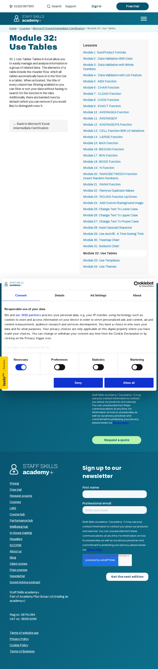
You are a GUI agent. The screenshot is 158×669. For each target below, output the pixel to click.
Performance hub (21, 520)
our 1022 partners (28, 315)
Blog (13, 557)
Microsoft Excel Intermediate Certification (59, 28)
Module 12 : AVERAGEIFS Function (107, 124)
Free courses (18, 570)
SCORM (15, 545)
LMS (13, 508)
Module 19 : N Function (98, 167)
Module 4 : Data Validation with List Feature (112, 75)
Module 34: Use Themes (99, 266)
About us (16, 551)
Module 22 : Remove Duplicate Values (108, 190)
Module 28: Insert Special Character (107, 227)
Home (13, 28)
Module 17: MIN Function (100, 155)
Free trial (132, 6)
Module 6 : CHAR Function (101, 87)
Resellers (16, 539)
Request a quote (21, 495)
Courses (24, 28)
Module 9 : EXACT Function (102, 106)
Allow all (129, 382)
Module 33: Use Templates (101, 260)
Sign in (96, 6)
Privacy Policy (19, 639)
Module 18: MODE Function (102, 161)
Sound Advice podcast (25, 582)
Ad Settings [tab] (98, 295)
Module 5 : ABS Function (100, 81)
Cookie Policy (19, 645)
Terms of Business (22, 651)
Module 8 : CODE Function (101, 99)
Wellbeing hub (19, 526)
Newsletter (17, 576)
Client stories (18, 563)
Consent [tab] (21, 295)
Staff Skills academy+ (28, 18)
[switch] (59, 367)
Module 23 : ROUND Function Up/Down (110, 196)
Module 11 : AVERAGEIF (100, 118)
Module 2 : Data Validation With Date (108, 58)
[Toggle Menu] (144, 18)
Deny (78, 382)
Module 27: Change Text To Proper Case (111, 221)
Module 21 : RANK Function (102, 184)
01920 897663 (24, 6)
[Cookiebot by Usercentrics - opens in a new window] (137, 284)
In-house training (21, 533)
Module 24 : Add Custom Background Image (113, 203)
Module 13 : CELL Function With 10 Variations (113, 130)
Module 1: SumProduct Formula (104, 52)
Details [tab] (59, 295)
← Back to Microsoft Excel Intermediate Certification (31, 126)
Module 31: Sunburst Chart (101, 246)
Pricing (14, 483)
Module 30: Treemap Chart (101, 240)
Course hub (17, 514)
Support (70, 6)
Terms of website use (24, 632)
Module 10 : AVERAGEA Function (106, 112)
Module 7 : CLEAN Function (102, 93)
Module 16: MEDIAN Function (103, 149)
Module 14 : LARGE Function (103, 137)
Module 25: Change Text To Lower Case (110, 209)
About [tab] (137, 295)
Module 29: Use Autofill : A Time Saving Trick (113, 233)
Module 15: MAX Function (100, 143)
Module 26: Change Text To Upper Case (110, 215)
